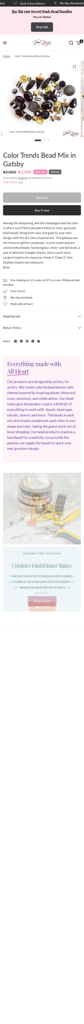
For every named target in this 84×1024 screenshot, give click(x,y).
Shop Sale (42, 27)
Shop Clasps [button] (42, 601)
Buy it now (42, 210)
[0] (78, 43)
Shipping (22, 177)
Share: (7, 341)
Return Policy (12, 328)
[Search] (71, 43)
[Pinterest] (27, 341)
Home (6, 56)
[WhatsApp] (32, 341)
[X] (21, 341)
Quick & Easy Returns (29, 3)
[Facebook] (15, 341)
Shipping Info (12, 316)
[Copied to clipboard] (38, 341)
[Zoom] (74, 67)
